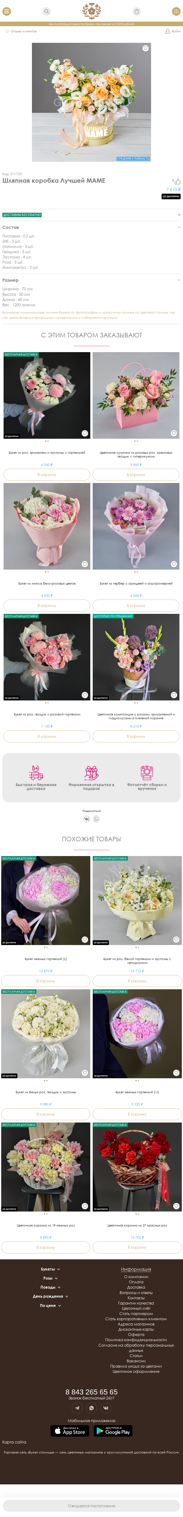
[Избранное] (145, 48)
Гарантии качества (136, 1303)
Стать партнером (136, 1313)
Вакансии (136, 1361)
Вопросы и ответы (136, 1292)
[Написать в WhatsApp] (91, 1408)
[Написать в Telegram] (77, 1408)
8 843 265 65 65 (92, 1392)
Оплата (136, 1282)
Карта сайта (14, 1442)
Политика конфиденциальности (136, 1339)
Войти (176, 31)
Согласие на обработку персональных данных (136, 1348)
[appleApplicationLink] (70, 1431)
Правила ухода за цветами (136, 1366)
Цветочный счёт (136, 1308)
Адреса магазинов (136, 1324)
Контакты (136, 1297)
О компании (136, 1276)
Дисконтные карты (136, 1329)
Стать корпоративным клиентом (136, 1318)
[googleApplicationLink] (113, 1431)
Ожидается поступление (91, 1505)
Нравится (178, 181)
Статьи (136, 1355)
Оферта (136, 1334)
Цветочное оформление (136, 1371)
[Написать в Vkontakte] (105, 1408)
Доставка (136, 1287)
